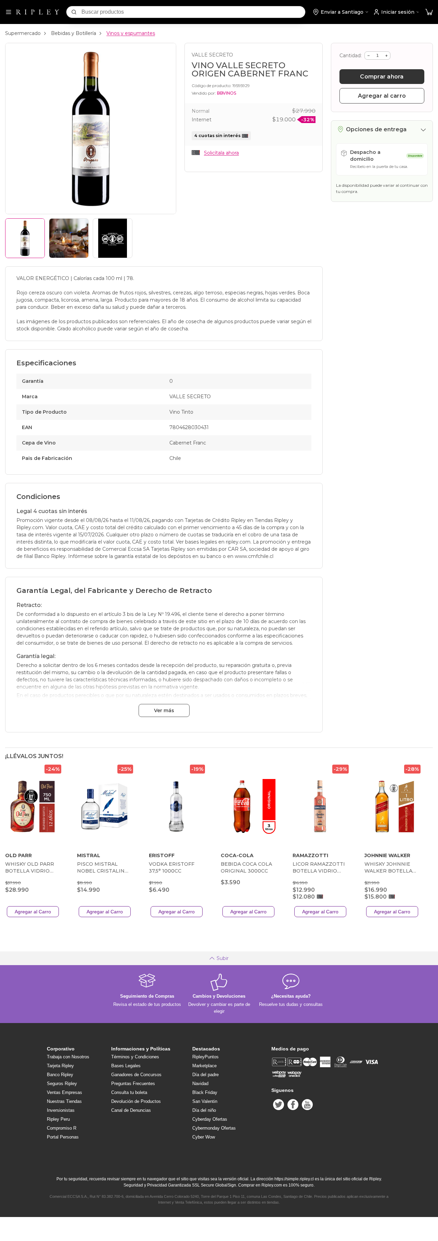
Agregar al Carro (33, 911)
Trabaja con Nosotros (68, 1056)
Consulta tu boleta (129, 1092)
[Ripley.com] (37, 12)
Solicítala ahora (221, 153)
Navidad (200, 1083)
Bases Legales (126, 1065)
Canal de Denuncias (131, 1110)
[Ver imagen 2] (69, 238)
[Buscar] (73, 12)
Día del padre (205, 1074)
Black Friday (204, 1092)
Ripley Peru (58, 1119)
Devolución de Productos (136, 1101)
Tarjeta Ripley (60, 1065)
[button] (429, 12)
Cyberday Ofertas (209, 1119)
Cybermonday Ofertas (214, 1128)
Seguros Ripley (62, 1083)
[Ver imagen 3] (112, 238)
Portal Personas (63, 1137)
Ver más (164, 710)
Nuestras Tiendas (64, 1101)
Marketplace (204, 1065)
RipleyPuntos (205, 1056)
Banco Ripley (60, 1074)
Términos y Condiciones (135, 1056)
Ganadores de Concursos (136, 1074)
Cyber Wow (203, 1137)
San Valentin (204, 1101)
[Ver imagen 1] (25, 238)
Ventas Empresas (64, 1092)
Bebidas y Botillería (73, 33)
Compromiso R (61, 1128)
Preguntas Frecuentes (133, 1083)
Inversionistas (61, 1110)
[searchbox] (193, 12)
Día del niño (204, 1110)
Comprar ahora (381, 76)
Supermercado (23, 33)
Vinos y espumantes (130, 33)
